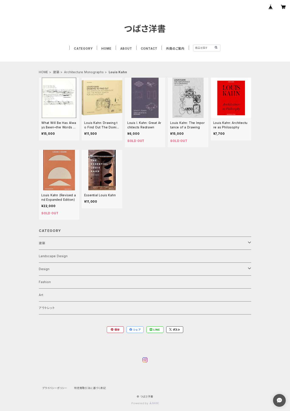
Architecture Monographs (84, 72)
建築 (56, 72)
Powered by (140, 403)
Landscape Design (53, 256)
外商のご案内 (175, 48)
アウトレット (47, 308)
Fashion (45, 282)
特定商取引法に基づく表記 (90, 388)
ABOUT (126, 48)
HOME (106, 48)
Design (44, 269)
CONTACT (149, 48)
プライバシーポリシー (54, 388)
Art (41, 295)
